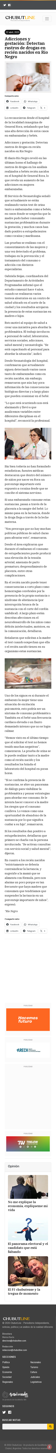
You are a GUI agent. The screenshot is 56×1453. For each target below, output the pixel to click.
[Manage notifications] (49, 1447)
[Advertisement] (28, 970)
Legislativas (36, 1382)
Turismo (34, 1367)
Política (6, 1362)
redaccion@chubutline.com (14, 1350)
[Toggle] (47, 19)
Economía (7, 1372)
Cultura (33, 1372)
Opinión (5, 1367)
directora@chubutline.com (14, 1340)
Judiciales (35, 1377)
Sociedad (7, 1377)
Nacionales (35, 1362)
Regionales (7, 1382)
